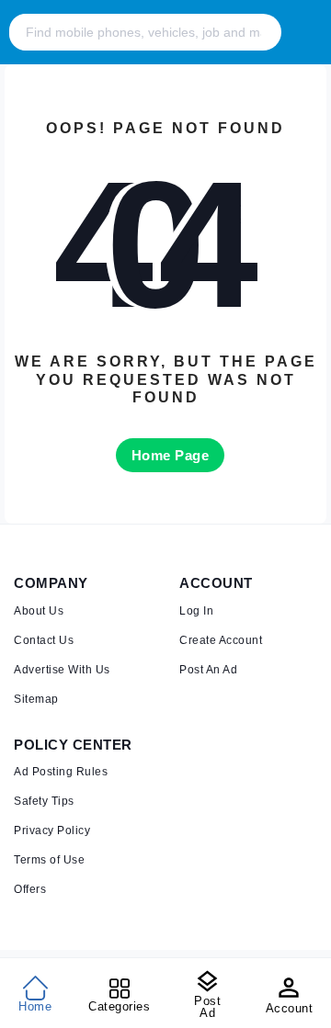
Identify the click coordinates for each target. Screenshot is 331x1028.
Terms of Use (49, 859)
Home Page (170, 455)
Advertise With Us (62, 669)
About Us (38, 610)
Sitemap (36, 699)
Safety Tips (44, 801)
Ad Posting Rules (61, 771)
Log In (196, 610)
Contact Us (44, 640)
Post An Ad (208, 669)
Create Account (220, 640)
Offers (30, 889)
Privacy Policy (52, 830)
